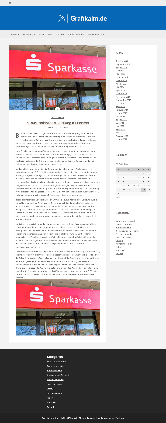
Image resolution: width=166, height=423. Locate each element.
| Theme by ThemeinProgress (81, 418)
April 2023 (120, 106)
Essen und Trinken (56, 34)
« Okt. (118, 197)
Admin (65, 127)
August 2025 (121, 67)
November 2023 (123, 97)
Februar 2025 (122, 77)
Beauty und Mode (124, 224)
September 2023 (123, 100)
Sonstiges (120, 250)
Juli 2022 (120, 123)
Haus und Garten (96, 34)
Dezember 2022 (123, 116)
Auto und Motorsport (125, 221)
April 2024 (120, 90)
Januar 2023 (121, 113)
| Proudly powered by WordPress (109, 418)
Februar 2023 (122, 110)
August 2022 (121, 119)
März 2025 (120, 74)
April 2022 (120, 129)
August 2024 (121, 84)
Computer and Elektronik (127, 231)
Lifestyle (119, 240)
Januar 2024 (121, 93)
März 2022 (120, 133)
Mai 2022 (120, 126)
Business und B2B (57, 118)
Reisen (119, 247)
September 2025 (123, 64)
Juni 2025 (120, 71)
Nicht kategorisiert (124, 244)
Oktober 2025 (122, 61)
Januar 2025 (121, 80)
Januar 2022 (121, 139)
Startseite (15, 34)
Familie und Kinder (76, 34)
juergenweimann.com (74, 146)
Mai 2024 (120, 87)
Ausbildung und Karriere (33, 34)
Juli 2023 (120, 103)
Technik (119, 253)
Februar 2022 (122, 136)
